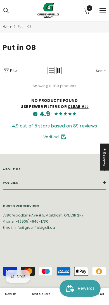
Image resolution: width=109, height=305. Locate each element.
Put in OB (24, 26)
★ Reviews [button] (104, 157)
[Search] (6, 10)
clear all (78, 106)
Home (7, 26)
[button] (51, 70)
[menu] (102, 10)
